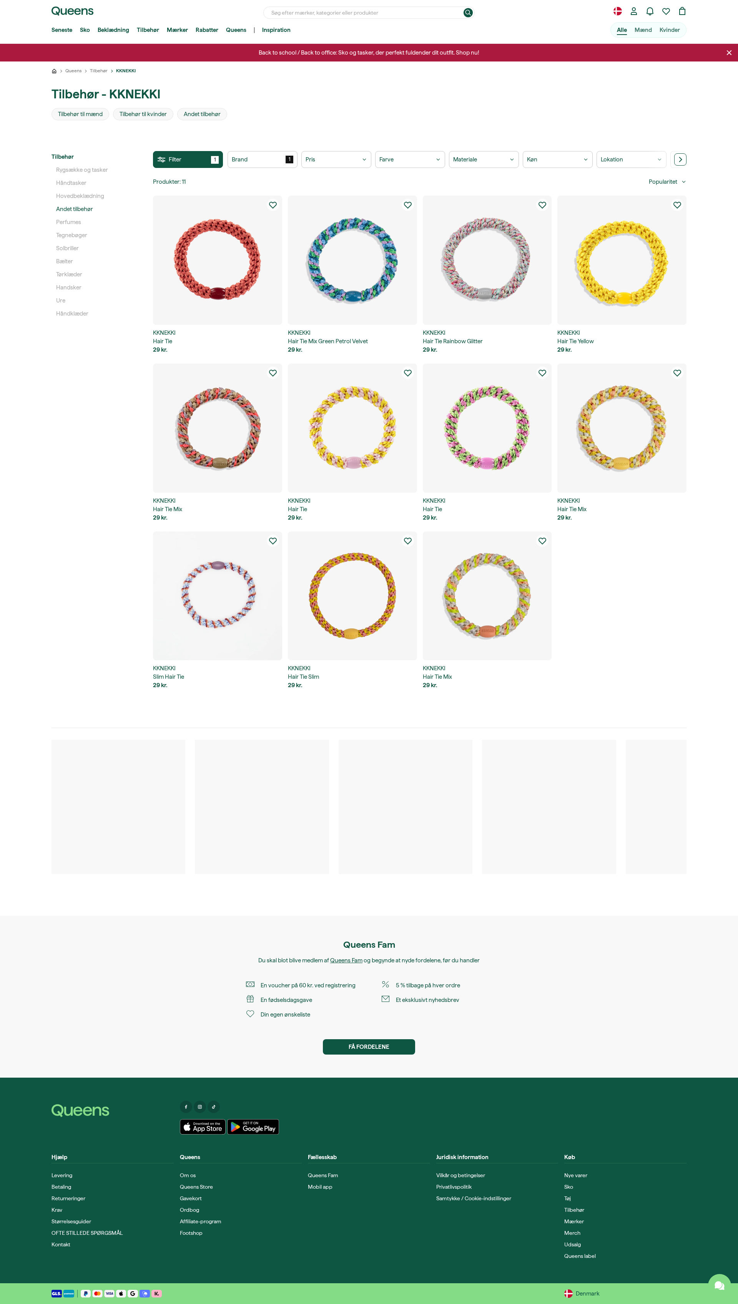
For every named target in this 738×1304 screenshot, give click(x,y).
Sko (85, 30)
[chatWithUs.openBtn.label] (719, 1285)
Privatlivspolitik (454, 1187)
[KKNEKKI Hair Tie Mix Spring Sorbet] (487, 596)
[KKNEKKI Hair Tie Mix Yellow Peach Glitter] (621, 428)
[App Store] (203, 1127)
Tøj (567, 1198)
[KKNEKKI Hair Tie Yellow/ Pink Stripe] (352, 428)
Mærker (177, 30)
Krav (57, 1210)
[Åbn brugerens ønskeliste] (666, 11)
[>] (680, 159)
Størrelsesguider (71, 1221)
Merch (572, 1233)
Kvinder (670, 30)
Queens (236, 30)
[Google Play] (253, 1127)
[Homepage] (113, 1111)
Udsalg (572, 1244)
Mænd (643, 30)
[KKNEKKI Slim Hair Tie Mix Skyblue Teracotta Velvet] (217, 596)
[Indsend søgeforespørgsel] (468, 12)
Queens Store (196, 1187)
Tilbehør (148, 30)
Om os (188, 1175)
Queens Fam (346, 960)
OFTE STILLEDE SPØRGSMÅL (87, 1233)
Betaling (61, 1187)
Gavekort (191, 1198)
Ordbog (189, 1210)
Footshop (191, 1233)
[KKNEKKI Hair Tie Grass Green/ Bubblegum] (487, 428)
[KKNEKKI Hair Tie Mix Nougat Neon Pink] (217, 428)
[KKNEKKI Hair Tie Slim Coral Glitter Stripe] (352, 596)
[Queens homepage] (72, 11)
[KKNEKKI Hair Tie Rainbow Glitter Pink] (487, 260)
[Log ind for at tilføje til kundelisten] (273, 205)
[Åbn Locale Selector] (617, 11)
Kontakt (61, 1244)
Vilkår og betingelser (460, 1175)
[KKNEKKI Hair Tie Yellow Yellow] (621, 260)
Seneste (62, 30)
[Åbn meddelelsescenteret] (650, 11)
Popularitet (663, 181)
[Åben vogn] (682, 11)
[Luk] (729, 52)
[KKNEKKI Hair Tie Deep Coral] (217, 260)
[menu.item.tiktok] (214, 1107)
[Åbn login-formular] (634, 11)
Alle (622, 30)
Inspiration (276, 30)
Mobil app (320, 1187)
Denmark (588, 1293)
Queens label (580, 1256)
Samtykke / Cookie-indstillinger (473, 1198)
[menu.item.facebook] (186, 1107)
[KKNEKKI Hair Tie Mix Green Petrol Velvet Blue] (352, 260)
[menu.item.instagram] (200, 1107)
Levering (62, 1175)
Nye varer (575, 1175)
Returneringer (68, 1198)
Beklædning (113, 30)
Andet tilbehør (74, 209)
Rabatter (207, 30)
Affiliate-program (200, 1221)
